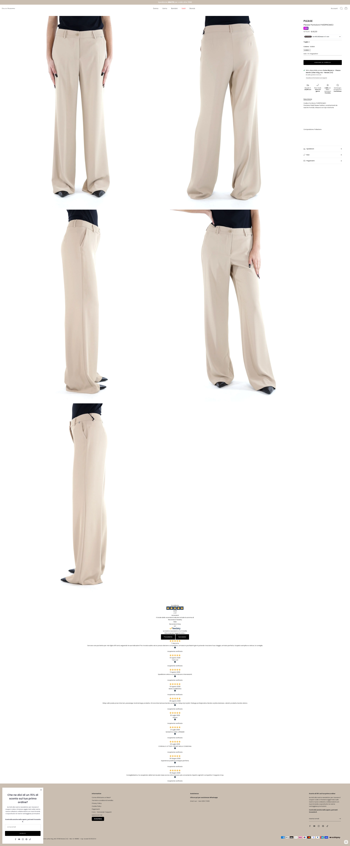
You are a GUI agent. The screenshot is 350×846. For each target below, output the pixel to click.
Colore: (309, 46)
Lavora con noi (97, 815)
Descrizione (308, 99)
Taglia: (306, 42)
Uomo (164, 8)
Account (334, 8)
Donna (155, 8)
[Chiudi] (41, 790)
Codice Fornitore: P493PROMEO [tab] (320, 116)
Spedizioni (310, 149)
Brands (192, 8)
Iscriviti (23, 833)
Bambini (174, 8)
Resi (307, 155)
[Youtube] (19, 839)
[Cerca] (341, 8)
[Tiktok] (30, 839)
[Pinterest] (26, 839)
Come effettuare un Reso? (101, 797)
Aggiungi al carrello (322, 62)
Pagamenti (310, 161)
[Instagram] (23, 839)
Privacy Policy (97, 803)
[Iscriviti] (340, 819)
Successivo (182, 637)
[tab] (309, 99)
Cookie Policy (96, 806)
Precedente (168, 637)
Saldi (183, 8)
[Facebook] (15, 839)
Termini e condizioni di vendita (102, 800)
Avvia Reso (98, 819)
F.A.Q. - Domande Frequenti (101, 812)
